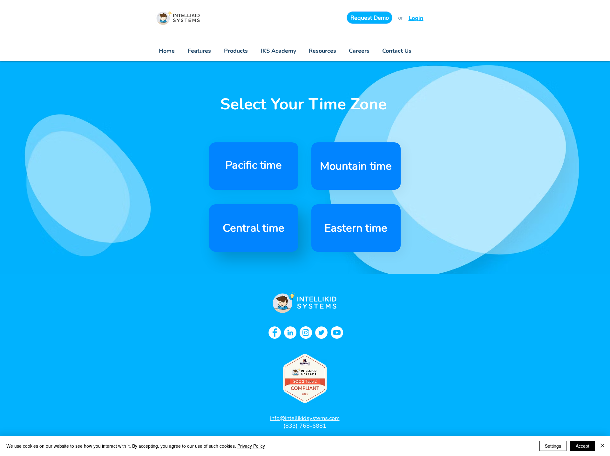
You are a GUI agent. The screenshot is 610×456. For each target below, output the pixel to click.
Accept (582, 446)
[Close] (602, 446)
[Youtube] (337, 332)
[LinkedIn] (290, 332)
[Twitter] (321, 332)
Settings (553, 446)
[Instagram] (306, 332)
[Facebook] (274, 332)
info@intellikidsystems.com (305, 418)
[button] (322, 51)
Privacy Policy (251, 446)
